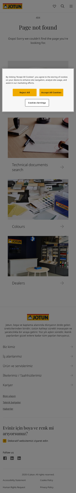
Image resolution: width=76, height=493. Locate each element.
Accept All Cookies (51, 92)
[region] (38, 90)
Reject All (25, 92)
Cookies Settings (37, 102)
